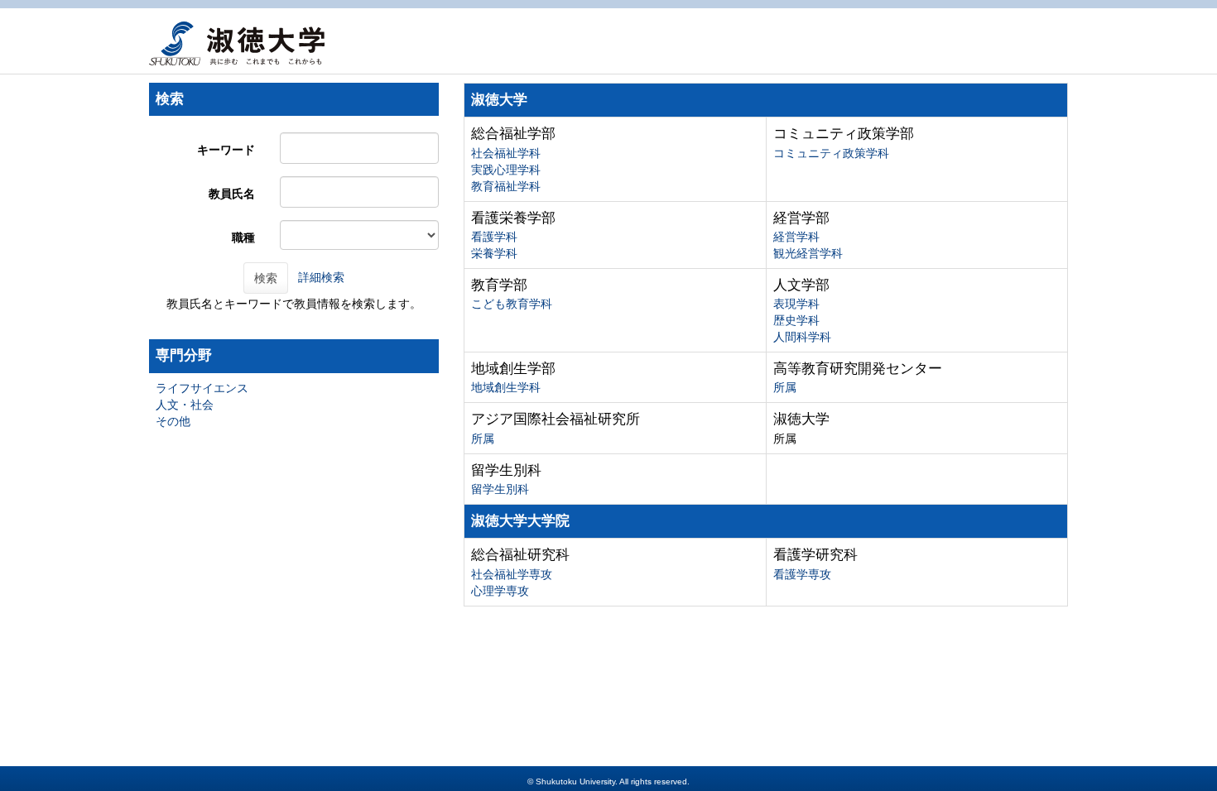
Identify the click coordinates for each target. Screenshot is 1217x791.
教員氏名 (232, 193)
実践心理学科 (506, 169)
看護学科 (494, 236)
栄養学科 (494, 253)
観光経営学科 (808, 253)
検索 (265, 278)
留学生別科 (500, 489)
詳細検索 (321, 277)
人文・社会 (185, 404)
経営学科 (796, 236)
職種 (243, 237)
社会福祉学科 (506, 153)
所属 (784, 387)
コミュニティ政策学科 (831, 153)
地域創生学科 (506, 387)
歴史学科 (796, 320)
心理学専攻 (500, 590)
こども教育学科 (511, 303)
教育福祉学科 (506, 186)
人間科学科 (802, 336)
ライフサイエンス (202, 388)
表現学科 (796, 303)
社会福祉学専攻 (511, 574)
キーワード (226, 149)
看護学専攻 (802, 574)
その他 (173, 421)
